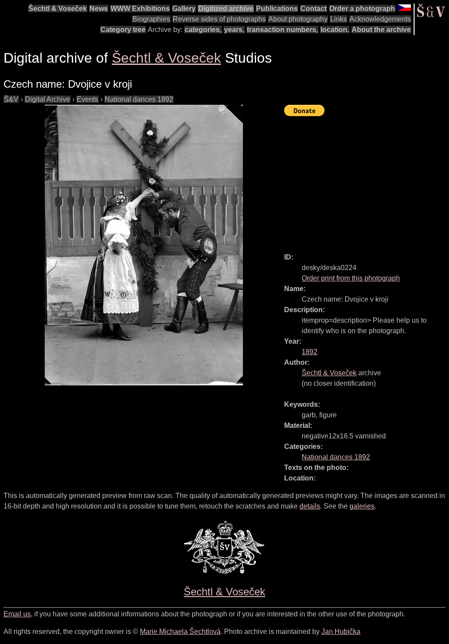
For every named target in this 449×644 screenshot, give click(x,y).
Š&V (11, 99)
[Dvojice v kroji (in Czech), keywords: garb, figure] (144, 245)
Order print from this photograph (351, 278)
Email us (17, 614)
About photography (298, 19)
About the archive (381, 29)
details (309, 506)
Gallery (184, 8)
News (98, 8)
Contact (313, 8)
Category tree (123, 29)
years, (234, 29)
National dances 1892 (139, 99)
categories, (203, 29)
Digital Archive (47, 99)
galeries (361, 506)
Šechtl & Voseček (58, 8)
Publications (277, 8)
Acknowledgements (380, 19)
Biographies (151, 19)
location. (335, 29)
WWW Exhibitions (140, 8)
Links (338, 19)
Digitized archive (225, 8)
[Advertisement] (366, 180)
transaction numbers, (282, 29)
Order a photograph (362, 8)
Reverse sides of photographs (219, 19)
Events (87, 99)
